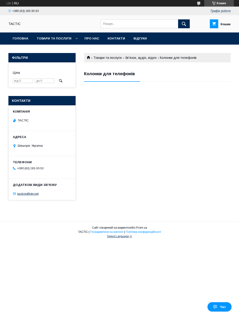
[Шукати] (184, 23)
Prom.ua (141, 227)
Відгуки (140, 38)
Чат (223, 307)
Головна (20, 38)
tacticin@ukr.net (28, 193)
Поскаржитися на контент (106, 232)
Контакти (116, 38)
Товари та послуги (54, 38)
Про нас (91, 38)
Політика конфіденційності (143, 232)
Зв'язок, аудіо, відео (141, 58)
